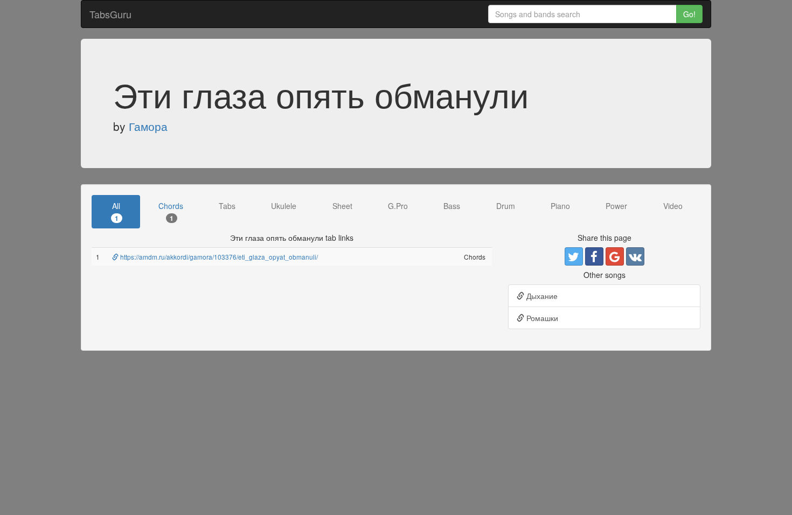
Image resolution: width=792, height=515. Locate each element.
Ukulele (283, 205)
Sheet (342, 205)
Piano (560, 205)
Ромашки (541, 317)
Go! (689, 14)
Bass (451, 205)
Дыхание (541, 295)
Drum (505, 205)
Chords (170, 211)
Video (673, 205)
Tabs (227, 205)
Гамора (148, 126)
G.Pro (398, 205)
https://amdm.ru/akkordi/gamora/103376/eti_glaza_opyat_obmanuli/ (218, 256)
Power (616, 205)
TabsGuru (110, 14)
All (116, 211)
